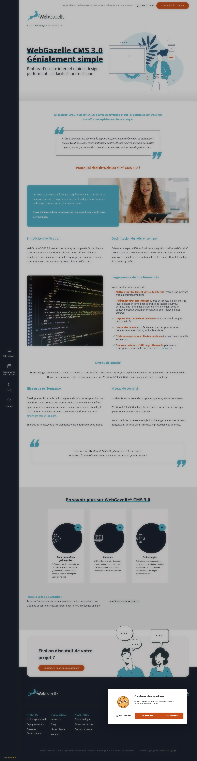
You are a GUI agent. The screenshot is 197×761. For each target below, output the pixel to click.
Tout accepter (171, 715)
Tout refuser (147, 715)
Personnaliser (125, 715)
